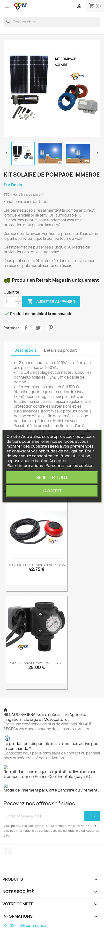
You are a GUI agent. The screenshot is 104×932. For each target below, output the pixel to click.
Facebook (8, 851)
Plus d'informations (25, 465)
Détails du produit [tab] (60, 350)
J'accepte (52, 491)
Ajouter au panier (51, 301)
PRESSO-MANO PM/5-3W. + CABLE (37, 663)
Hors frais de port (26, 194)
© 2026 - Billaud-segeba (25, 925)
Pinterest (50, 328)
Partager (26, 328)
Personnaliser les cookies (69, 465)
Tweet (38, 328)
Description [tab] (25, 350)
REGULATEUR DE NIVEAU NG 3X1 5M (37, 565)
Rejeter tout (52, 477)
